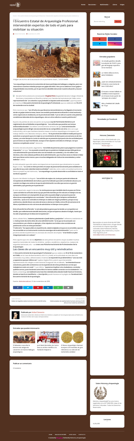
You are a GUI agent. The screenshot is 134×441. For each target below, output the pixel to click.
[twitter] (100, 44)
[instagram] (115, 44)
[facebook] (115, 39)
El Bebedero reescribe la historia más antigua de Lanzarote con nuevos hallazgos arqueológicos (24, 348)
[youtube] (100, 39)
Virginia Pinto (50, 96)
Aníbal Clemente (19, 34)
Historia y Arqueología (78, 438)
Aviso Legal (72, 434)
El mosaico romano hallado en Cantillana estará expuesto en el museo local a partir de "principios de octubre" (111, 94)
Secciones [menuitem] (92, 5)
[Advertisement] (107, 274)
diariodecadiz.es (25, 281)
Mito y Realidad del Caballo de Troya (111, 104)
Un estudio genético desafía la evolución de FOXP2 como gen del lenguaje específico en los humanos (111, 64)
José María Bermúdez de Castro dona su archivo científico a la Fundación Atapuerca (48, 347)
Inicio (14, 16)
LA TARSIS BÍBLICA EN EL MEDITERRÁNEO (110, 74)
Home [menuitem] (83, 5)
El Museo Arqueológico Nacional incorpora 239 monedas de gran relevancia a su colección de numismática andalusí (72, 348)
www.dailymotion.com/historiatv (104, 235)
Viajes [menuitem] (122, 5)
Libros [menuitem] (115, 5)
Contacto (81, 434)
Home (50, 434)
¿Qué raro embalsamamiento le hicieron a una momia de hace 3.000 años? (111, 84)
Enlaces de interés (60, 434)
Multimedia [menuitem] (104, 5)
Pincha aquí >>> (107, 146)
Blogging (59, 438)
